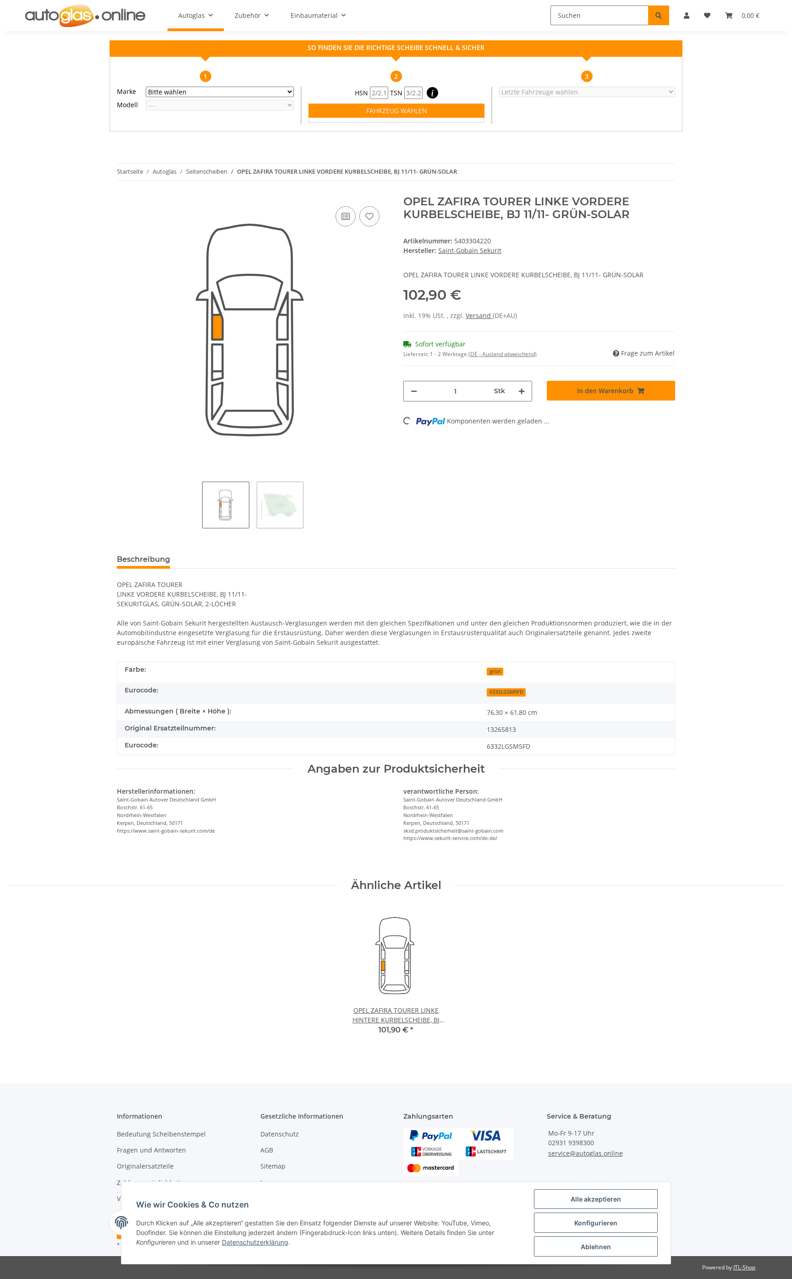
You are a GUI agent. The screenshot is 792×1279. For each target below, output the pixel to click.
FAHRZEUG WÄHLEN (396, 110)
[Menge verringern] (414, 391)
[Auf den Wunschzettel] (369, 216)
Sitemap (273, 1166)
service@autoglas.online (585, 1153)
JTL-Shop (744, 1267)
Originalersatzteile (145, 1166)
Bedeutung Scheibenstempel (161, 1134)
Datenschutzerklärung (255, 1242)
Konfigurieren (595, 1223)
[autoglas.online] (85, 15)
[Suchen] (658, 15)
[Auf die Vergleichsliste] (346, 216)
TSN (397, 92)
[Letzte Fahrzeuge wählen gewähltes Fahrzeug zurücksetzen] (587, 92)
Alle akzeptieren (596, 1199)
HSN (362, 92)
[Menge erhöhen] (522, 391)
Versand (479, 315)
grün (495, 671)
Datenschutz (279, 1134)
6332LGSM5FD (506, 692)
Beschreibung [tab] (143, 559)
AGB (266, 1150)
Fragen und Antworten (151, 1150)
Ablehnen (596, 1247)
